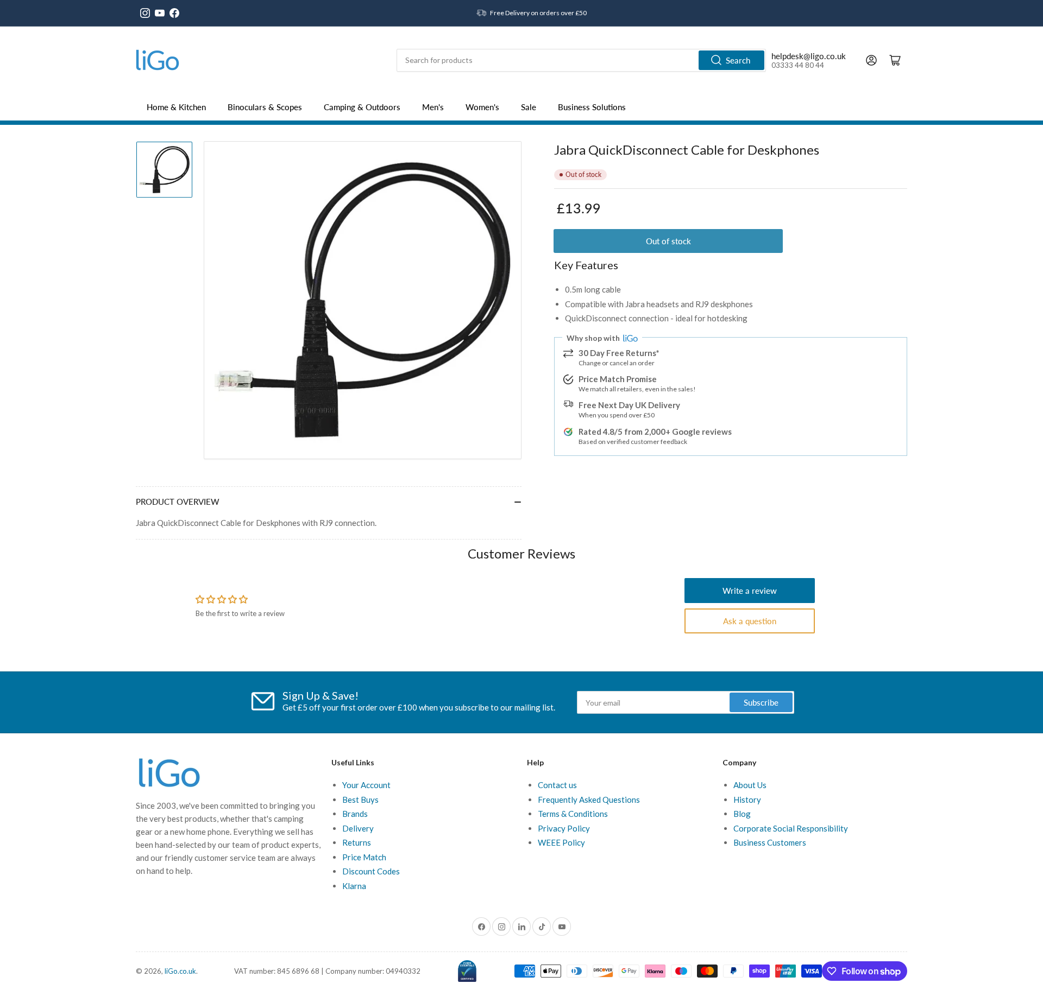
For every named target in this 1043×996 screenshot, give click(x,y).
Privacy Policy (564, 828)
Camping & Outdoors (362, 107)
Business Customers (769, 842)
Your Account (366, 785)
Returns (356, 842)
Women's (482, 107)
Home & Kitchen (176, 107)
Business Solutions (592, 107)
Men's (433, 107)
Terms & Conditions (573, 814)
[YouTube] (160, 13)
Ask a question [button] (749, 621)
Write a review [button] (749, 590)
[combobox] (581, 60)
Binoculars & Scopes (265, 107)
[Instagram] (145, 13)
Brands (355, 814)
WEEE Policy (561, 842)
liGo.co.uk (180, 971)
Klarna (354, 886)
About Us (749, 785)
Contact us (557, 785)
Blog (742, 814)
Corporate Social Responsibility (790, 828)
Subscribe (761, 702)
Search (738, 60)
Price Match (364, 857)
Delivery (358, 828)
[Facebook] (174, 13)
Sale (528, 107)
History (747, 799)
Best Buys (360, 799)
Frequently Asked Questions (589, 799)
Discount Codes (371, 871)
